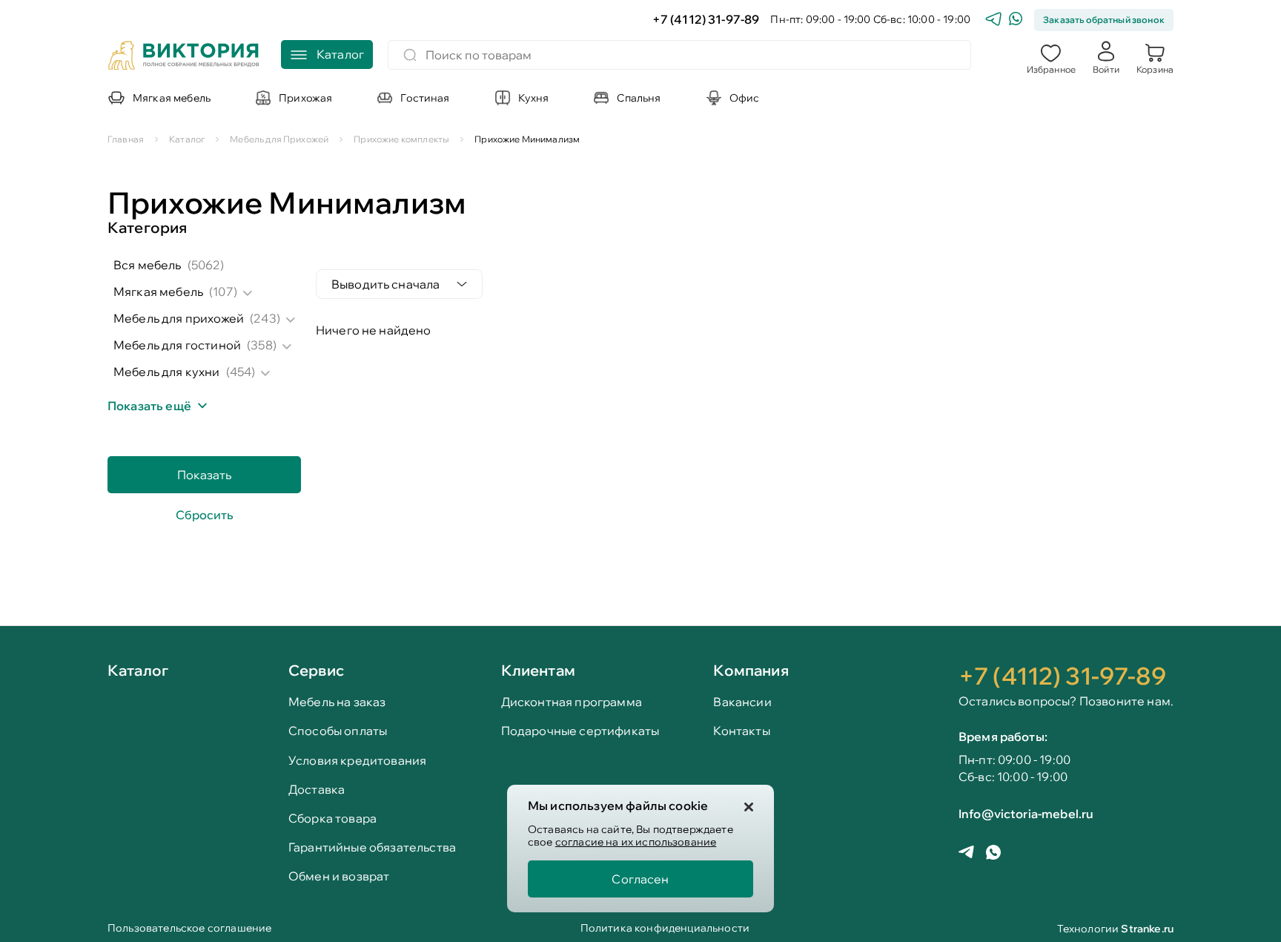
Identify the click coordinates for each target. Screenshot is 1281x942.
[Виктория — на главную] (183, 57)
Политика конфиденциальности (664, 929)
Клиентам (538, 670)
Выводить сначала (385, 284)
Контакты (741, 731)
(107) (223, 291)
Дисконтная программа (571, 702)
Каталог (137, 671)
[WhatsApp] (1015, 20)
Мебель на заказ (336, 702)
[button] (1051, 57)
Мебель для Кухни (166, 372)
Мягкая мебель (158, 291)
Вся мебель (147, 265)
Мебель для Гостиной (177, 345)
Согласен (640, 879)
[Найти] (410, 55)
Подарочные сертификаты (580, 731)
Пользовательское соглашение (189, 929)
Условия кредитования (357, 761)
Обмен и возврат (338, 876)
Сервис (316, 670)
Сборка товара (332, 818)
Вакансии (742, 702)
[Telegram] (993, 20)
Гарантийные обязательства (372, 847)
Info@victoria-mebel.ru (1026, 813)
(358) (262, 345)
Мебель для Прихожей (178, 318)
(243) (265, 318)
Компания (750, 670)
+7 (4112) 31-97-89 (706, 19)
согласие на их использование (635, 842)
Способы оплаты (337, 731)
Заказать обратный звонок (1104, 19)
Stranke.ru (1147, 928)
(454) (241, 372)
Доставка (316, 790)
